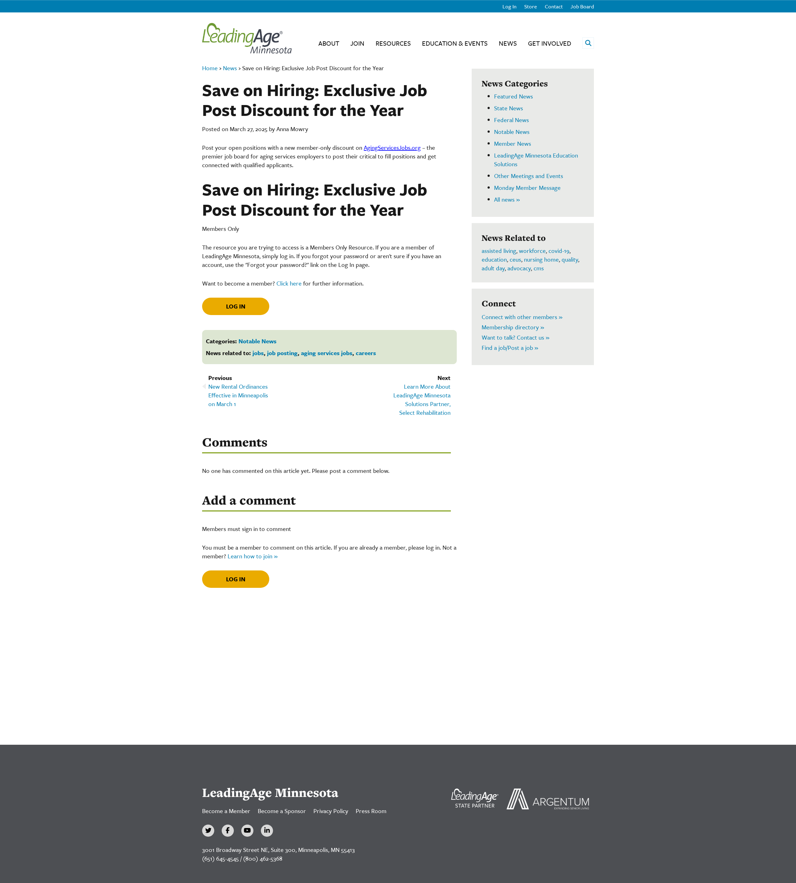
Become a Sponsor (282, 811)
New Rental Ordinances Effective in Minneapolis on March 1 (238, 395)
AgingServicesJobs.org (392, 147)
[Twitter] (208, 831)
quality (570, 259)
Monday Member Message (527, 187)
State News (508, 108)
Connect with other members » (522, 317)
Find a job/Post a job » (510, 347)
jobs (258, 353)
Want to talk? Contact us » (515, 337)
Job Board (582, 6)
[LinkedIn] (267, 831)
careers (366, 353)
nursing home (541, 259)
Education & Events (455, 43)
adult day (493, 268)
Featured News (513, 96)
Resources (393, 43)
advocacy (519, 268)
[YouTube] (247, 831)
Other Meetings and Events (528, 176)
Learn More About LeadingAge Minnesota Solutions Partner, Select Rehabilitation (422, 399)
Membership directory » (513, 327)
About (328, 43)
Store (530, 6)
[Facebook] (228, 831)
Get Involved (549, 43)
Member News (512, 143)
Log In (509, 6)
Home (210, 68)
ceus (515, 259)
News (508, 43)
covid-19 (558, 250)
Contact (554, 6)
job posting (282, 353)
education (494, 259)
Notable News (257, 341)
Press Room (371, 811)
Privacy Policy (330, 811)
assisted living (499, 250)
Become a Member (226, 811)
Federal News (511, 120)
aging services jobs (326, 353)
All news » (507, 199)
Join (357, 43)
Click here (289, 283)
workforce (532, 250)
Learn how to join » (253, 556)
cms (539, 268)
